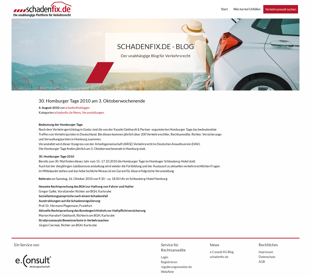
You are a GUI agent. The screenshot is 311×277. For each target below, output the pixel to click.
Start (224, 9)
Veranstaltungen (93, 112)
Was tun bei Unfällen (246, 9)
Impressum (266, 252)
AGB (262, 261)
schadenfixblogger (77, 108)
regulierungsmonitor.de (176, 267)
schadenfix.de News (67, 112)
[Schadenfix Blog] (42, 9)
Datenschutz (267, 256)
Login (164, 257)
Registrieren (169, 262)
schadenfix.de (219, 256)
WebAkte (167, 271)
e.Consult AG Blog (222, 252)
